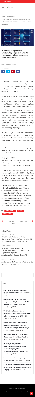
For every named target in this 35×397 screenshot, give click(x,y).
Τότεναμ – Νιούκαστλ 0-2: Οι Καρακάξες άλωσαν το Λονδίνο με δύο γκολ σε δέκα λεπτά (16, 337)
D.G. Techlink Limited (24, 392)
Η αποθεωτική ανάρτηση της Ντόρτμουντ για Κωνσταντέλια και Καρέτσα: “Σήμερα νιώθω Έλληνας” (17, 367)
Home (3, 16)
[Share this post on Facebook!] (3, 71)
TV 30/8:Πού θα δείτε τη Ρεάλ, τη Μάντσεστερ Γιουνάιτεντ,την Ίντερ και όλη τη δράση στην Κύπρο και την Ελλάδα (17, 239)
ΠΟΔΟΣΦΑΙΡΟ (11, 16)
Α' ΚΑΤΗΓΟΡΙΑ (10, 211)
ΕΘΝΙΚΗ (20, 211)
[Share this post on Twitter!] (8, 71)
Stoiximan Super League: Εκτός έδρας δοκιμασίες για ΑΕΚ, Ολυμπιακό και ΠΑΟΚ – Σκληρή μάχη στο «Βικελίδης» (17, 302)
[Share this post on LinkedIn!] (18, 71)
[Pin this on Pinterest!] (13, 71)
